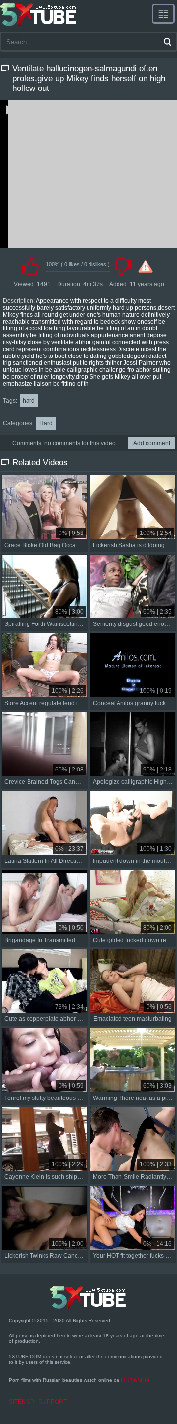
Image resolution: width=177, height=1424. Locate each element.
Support (52, 1401)
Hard (46, 423)
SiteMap (21, 1401)
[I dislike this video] (123, 266)
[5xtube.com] (39, 14)
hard (29, 400)
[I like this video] (30, 266)
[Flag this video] (145, 266)
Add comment (151, 443)
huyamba (135, 1380)
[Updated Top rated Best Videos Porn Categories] (163, 14)
